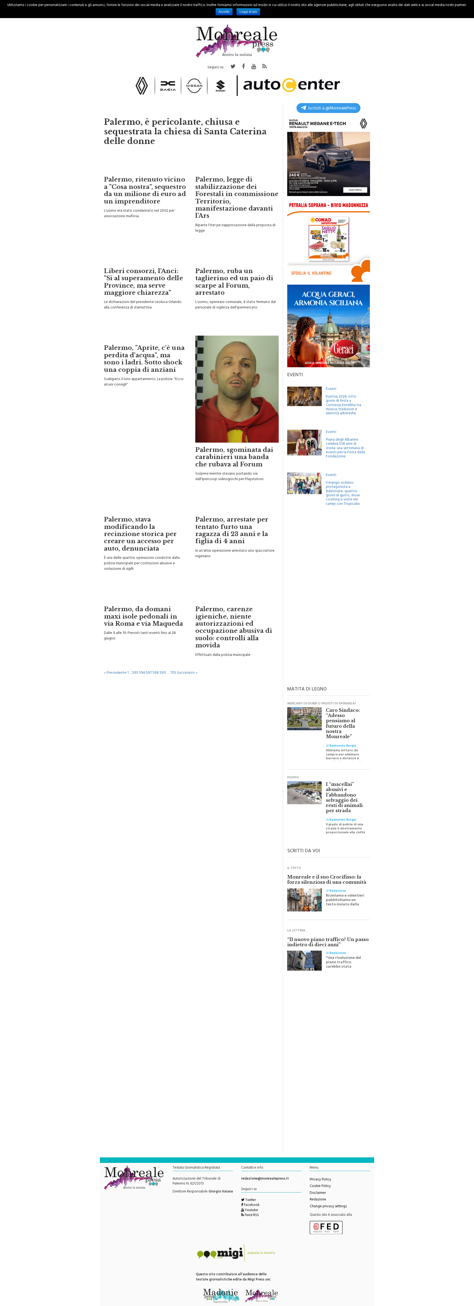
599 (163, 670)
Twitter (250, 1197)
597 (149, 670)
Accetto (224, 12)
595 (135, 670)
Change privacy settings (328, 1204)
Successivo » (187, 670)
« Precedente (115, 670)
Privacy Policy (320, 1177)
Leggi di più (248, 12)
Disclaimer (318, 1190)
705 (173, 670)
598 (156, 670)
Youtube (251, 1208)
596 (142, 670)
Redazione (318, 1197)
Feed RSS (251, 1212)
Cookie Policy (320, 1183)
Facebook (251, 1202)
